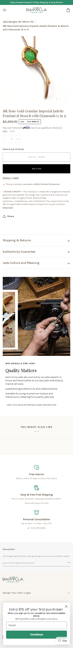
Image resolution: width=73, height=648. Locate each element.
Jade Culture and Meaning (21, 263)
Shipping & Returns (17, 240)
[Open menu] (8, 10)
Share (10, 216)
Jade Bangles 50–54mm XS (18, 21)
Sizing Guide (11, 178)
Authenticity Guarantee (19, 252)
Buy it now (36, 169)
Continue (36, 634)
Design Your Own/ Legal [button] (17, 592)
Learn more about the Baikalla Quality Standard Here (31, 405)
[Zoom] (9, 97)
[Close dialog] (66, 606)
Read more (8, 207)
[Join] (67, 562)
